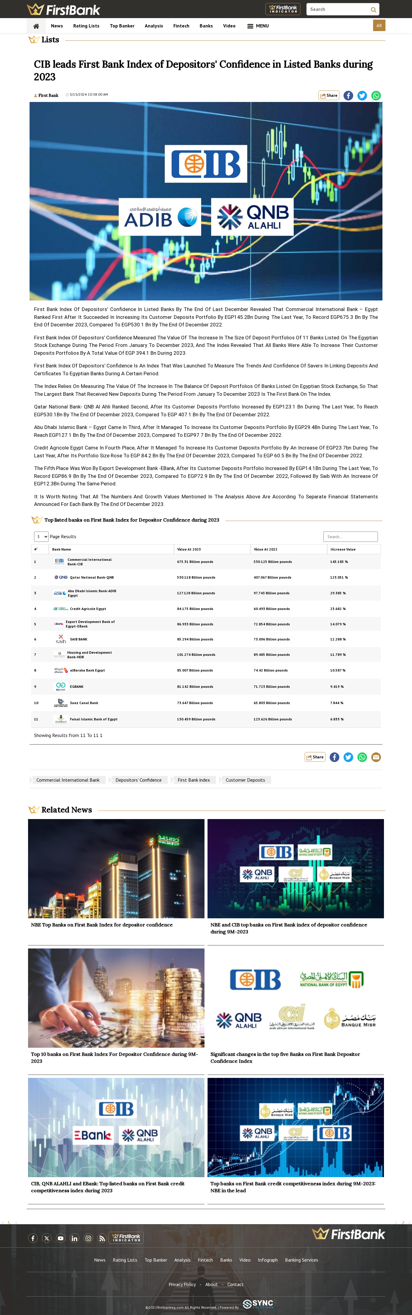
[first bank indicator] (282, 9)
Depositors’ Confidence (139, 780)
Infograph (268, 1260)
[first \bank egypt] (348, 1233)
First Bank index (194, 780)
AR (379, 25)
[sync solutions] (258, 1305)
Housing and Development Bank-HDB (89, 654)
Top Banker (122, 26)
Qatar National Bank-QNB (92, 577)
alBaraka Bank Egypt (87, 670)
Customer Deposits (245, 780)
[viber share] (376, 757)
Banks (206, 26)
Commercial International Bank (68, 780)
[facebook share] (348, 95)
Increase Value (343, 549)
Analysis (154, 26)
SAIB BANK (78, 639)
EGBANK (77, 686)
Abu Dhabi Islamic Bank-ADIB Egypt (92, 593)
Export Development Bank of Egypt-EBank (90, 623)
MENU (262, 26)
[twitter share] (362, 95)
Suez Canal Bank (84, 702)
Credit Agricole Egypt (88, 608)
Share (332, 95)
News (57, 26)
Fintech (181, 26)
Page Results (62, 536)
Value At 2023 (189, 549)
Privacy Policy (182, 1284)
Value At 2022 (265, 549)
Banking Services (301, 1260)
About (211, 1284)
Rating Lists (86, 26)
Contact (235, 1284)
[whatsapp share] (376, 95)
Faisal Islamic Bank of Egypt (94, 719)
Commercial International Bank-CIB (90, 561)
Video (229, 26)
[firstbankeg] (63, 9)
